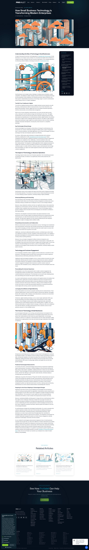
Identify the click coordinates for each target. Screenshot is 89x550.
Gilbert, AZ (17, 533)
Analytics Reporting (34, 511)
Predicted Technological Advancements (66, 84)
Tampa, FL (40, 541)
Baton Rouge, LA (53, 532)
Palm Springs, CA (30, 538)
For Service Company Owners (61, 515)
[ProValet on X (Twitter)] (19, 517)
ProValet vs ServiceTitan (51, 518)
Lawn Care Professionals (42, 514)
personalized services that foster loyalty (38, 136)
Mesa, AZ (16, 536)
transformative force (44, 60)
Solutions (38, 2)
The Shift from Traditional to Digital (66, 59)
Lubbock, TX (65, 541)
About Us (59, 511)
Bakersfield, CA (29, 533)
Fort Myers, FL (41, 536)
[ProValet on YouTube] (21, 517)
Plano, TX (64, 542)
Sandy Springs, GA (42, 543)
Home (28, 2)
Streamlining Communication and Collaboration (66, 70)
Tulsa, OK (52, 542)
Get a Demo (69, 514)
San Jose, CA (29, 543)
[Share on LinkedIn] (64, 93)
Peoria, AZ (17, 537)
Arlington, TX (53, 543)
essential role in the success (44, 56)
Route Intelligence (61, 519)
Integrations (33, 520)
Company (54, 2)
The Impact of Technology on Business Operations (66, 65)
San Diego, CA (29, 542)
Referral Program (69, 516)
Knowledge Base (19, 7)
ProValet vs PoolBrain (50, 516)
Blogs (59, 520)
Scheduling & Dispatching (33, 525)
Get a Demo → (70, 2)
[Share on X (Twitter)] (62, 93)
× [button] (15, 514)
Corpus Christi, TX (66, 533)
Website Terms (56, 548)
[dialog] (8, 531)
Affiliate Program (69, 518)
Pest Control (42, 517)
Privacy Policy (51, 548)
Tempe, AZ (17, 541)
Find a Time (69, 515)
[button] (8, 547)
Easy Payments (33, 515)
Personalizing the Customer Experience (66, 76)
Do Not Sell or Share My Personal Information (67, 548)
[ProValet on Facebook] (24, 517)
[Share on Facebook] (67, 93)
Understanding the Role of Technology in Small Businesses (65, 56)
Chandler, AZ (17, 532)
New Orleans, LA (53, 533)
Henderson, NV (53, 536)
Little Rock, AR (17, 543)
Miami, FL (40, 538)
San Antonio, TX (65, 543)
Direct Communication (33, 513)
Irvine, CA (28, 536)
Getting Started (28, 7)
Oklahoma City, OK (54, 541)
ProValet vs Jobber (52, 511)
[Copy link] (69, 93)
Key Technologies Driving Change (66, 62)
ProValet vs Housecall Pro (51, 521)
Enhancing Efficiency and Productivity (66, 67)
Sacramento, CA (29, 541)
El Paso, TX (65, 536)
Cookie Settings (8, 534)
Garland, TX (65, 537)
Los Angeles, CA (29, 537)
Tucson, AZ (17, 542)
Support (68, 512)
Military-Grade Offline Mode (33, 523)
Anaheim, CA (29, 532)
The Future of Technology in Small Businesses (66, 81)
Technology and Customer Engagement (65, 73)
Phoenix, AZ (17, 538)
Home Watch (42, 516)
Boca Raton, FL (41, 533)
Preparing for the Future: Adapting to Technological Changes (66, 87)
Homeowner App (33, 519)
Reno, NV (52, 538)
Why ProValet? (44, 2)
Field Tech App (33, 516)
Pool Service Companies (42, 512)
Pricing (50, 2)
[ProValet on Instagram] (26, 517)
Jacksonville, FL (41, 537)
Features (32, 2)
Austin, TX (64, 532)
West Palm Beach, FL (42, 542)
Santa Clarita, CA (41, 532)
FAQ (59, 2)
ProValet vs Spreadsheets (51, 513)
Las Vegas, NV (53, 537)
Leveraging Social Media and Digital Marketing (67, 78)
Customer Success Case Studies (61, 523)
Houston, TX (65, 538)
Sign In (63, 2)
